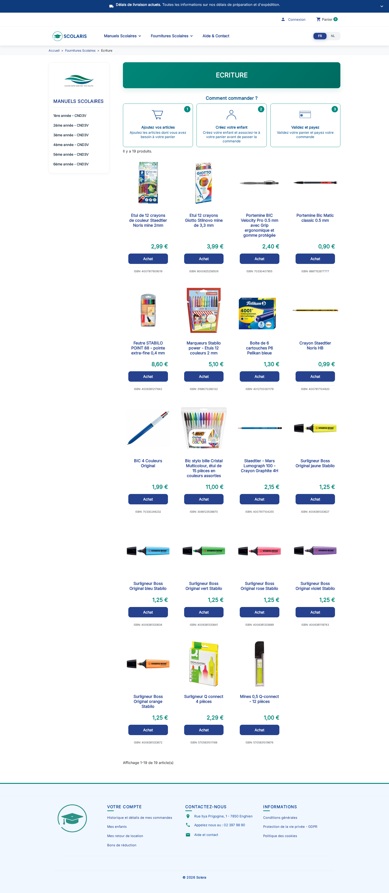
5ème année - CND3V (70, 154)
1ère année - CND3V (69, 115)
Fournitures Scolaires (169, 36)
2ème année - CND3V (70, 125)
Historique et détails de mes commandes (139, 818)
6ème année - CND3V (70, 164)
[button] (293, 19)
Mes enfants (117, 827)
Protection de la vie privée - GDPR (290, 827)
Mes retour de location (125, 836)
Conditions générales (280, 818)
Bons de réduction (121, 845)
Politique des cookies (280, 836)
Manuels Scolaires (120, 36)
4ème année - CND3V (71, 145)
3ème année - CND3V (70, 135)
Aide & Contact (216, 36)
